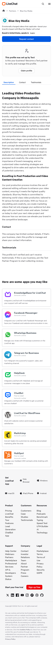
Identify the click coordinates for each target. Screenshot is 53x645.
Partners (12, 11)
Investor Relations (25, 556)
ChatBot (9, 532)
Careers (24, 576)
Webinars (9, 554)
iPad (24, 493)
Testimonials (36, 82)
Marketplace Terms (42, 552)
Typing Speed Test (42, 521)
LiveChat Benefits (9, 515)
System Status (8, 577)
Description (9, 82)
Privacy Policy (40, 565)
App (7, 535)
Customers (26, 510)
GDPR (39, 573)
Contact (22, 82)
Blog (39, 510)
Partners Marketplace (11, 559)
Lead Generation (10, 528)
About (24, 563)
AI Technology (42, 531)
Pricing (8, 510)
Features (9, 523)
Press (23, 573)
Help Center (10, 551)
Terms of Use (41, 559)
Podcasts (41, 513)
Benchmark (42, 517)
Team (23, 560)
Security (41, 569)
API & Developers (10, 571)
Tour (7, 520)
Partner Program (25, 568)
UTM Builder (42, 526)
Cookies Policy (25, 629)
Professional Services (11, 565)
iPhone (30, 493)
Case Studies (24, 515)
